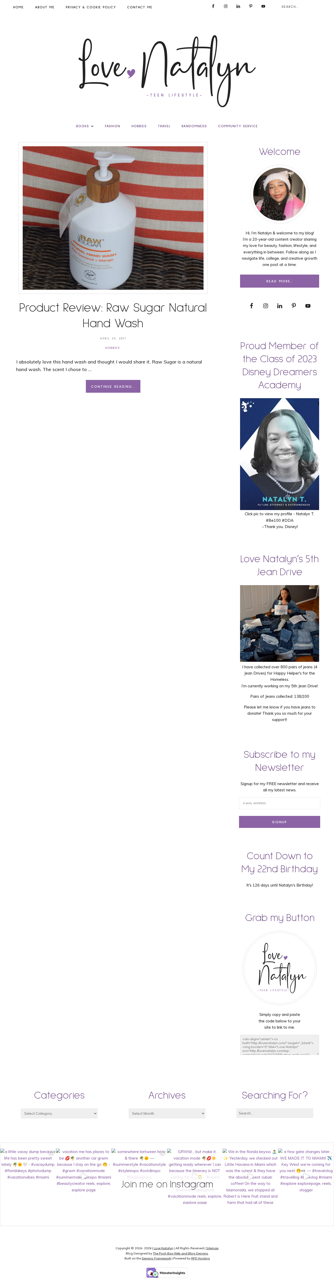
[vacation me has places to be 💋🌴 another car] (83, 1176)
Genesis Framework (156, 1258)
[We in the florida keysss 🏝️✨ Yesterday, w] (250, 1176)
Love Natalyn (163, 1248)
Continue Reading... (113, 387)
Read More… (279, 281)
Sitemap (212, 1248)
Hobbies (112, 348)
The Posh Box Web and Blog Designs (180, 1253)
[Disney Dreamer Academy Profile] (279, 507)
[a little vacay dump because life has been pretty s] (28, 1176)
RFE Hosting (200, 1258)
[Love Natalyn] (167, 71)
